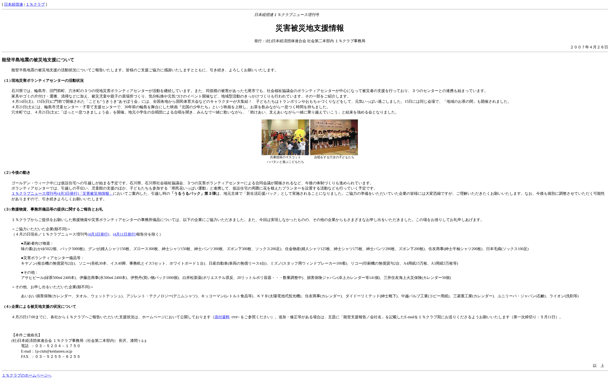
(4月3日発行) (98, 234)
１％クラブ (35, 4)
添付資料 (222, 317)
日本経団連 (13, 4)
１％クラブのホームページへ (26, 375)
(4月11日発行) (124, 234)
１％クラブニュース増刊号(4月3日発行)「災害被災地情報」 (62, 193)
